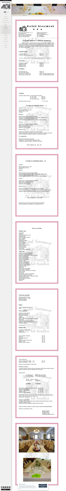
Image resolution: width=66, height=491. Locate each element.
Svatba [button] (5, 26)
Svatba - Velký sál (6, 29)
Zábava (6, 33)
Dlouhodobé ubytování (5, 22)
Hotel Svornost (15, 15)
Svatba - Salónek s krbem (6, 32)
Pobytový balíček (5, 18)
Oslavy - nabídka (5, 41)
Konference (5, 35)
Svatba (20, 15)
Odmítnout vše (43, 486)
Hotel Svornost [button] (5, 20)
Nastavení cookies (43, 488)
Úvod (5, 14)
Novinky (6, 16)
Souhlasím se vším (43, 484)
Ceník (6, 43)
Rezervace (5, 45)
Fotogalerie (6, 37)
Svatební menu (24, 15)
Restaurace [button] (5, 24)
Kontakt (5, 47)
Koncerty (5, 39)
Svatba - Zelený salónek (6, 30)
